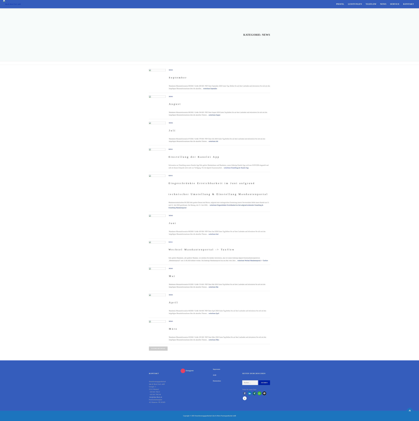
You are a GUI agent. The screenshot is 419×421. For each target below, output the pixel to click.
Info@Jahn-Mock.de (155, 397)
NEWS (383, 4)
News (171, 70)
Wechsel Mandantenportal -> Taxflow (202, 249)
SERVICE (394, 4)
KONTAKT (408, 4)
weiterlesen (210, 88)
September (178, 77)
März (173, 328)
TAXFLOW (371, 4)
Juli (172, 130)
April (173, 302)
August (175, 104)
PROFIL (340, 4)
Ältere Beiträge (158, 348)
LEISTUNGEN (355, 4)
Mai (172, 276)
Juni (172, 223)
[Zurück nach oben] (410, 411)
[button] (245, 393)
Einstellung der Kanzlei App (194, 156)
